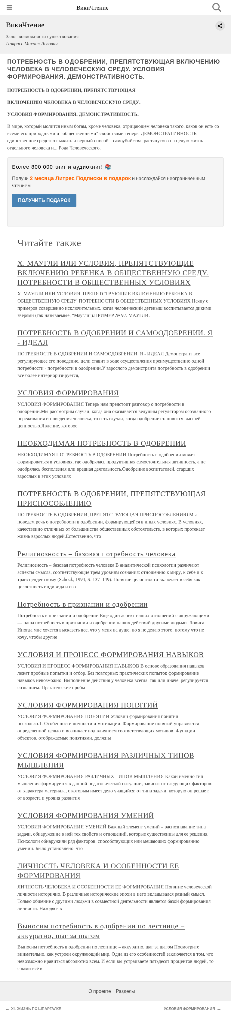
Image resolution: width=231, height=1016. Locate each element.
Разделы (125, 991)
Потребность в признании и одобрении (82, 604)
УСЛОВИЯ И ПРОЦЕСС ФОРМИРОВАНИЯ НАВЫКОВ (110, 654)
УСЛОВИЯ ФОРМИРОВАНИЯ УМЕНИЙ (85, 815)
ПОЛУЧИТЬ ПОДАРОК (44, 200)
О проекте (99, 991)
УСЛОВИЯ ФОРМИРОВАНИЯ (68, 392)
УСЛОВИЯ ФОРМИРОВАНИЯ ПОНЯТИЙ (87, 705)
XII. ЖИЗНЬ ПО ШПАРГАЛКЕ (36, 1009)
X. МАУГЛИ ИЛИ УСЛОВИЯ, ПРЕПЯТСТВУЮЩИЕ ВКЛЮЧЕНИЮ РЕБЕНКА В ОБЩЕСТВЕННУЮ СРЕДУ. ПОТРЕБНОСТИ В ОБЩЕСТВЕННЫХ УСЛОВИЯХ (113, 272)
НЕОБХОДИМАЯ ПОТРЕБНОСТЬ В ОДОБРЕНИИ (101, 443)
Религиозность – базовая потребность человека (96, 553)
